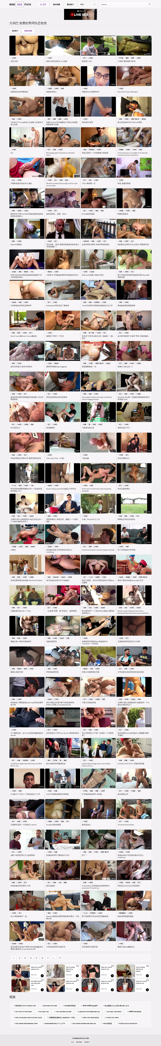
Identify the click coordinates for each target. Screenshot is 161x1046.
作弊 (120, 302)
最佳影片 (70, 4)
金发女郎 (86, 241)
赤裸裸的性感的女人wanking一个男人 (62, 1018)
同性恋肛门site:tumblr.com (25, 1006)
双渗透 (98, 577)
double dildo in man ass (128, 1023)
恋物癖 (121, 149)
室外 (49, 119)
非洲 (91, 669)
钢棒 (54, 119)
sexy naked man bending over (26, 1023)
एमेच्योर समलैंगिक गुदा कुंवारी (90, 1006)
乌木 (32, 272)
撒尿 (127, 58)
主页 (44, 4)
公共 (13, 180)
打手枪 (121, 58)
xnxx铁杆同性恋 (70, 1006)
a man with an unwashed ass (89, 1012)
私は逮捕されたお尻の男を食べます (117, 1006)
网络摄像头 (122, 913)
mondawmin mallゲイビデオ (55, 1023)
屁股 (62, 88)
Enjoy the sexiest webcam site (36, 968)
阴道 (102, 210)
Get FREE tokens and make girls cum (36, 983)
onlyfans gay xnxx (50, 1006)
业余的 (19, 210)
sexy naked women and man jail (84, 1023)
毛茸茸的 (91, 149)
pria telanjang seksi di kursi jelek (28, 1018)
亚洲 (66, 180)
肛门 (85, 58)
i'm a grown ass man (63, 1012)
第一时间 (91, 333)
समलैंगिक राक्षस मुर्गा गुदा (135, 1012)
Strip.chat (34, 975)
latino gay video (112, 1018)
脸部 (20, 272)
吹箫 (13, 119)
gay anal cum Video (114, 1012)
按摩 (132, 58)
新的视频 (56, 4)
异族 (61, 180)
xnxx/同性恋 (107, 1023)
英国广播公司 (135, 119)
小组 (32, 485)
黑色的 (144, 119)
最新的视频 (28, 31)
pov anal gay (44, 1012)
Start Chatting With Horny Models (70, 969)
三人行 (14, 485)
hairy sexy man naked (91, 1018)
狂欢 (90, 180)
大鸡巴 (14, 58)
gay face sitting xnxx (23, 1012)
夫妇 (19, 516)
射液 (85, 149)
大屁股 (50, 88)
